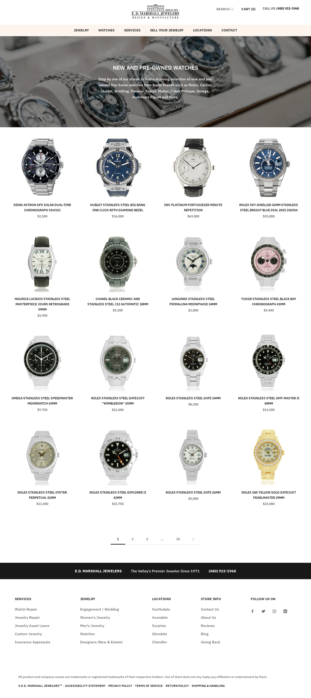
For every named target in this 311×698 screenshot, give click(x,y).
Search (223, 9)
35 (178, 539)
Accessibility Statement (85, 686)
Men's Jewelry (92, 625)
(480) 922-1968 (287, 8)
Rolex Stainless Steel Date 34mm (193, 398)
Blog (205, 634)
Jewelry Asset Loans (32, 625)
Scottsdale (161, 609)
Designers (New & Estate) (101, 642)
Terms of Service (149, 686)
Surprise (159, 625)
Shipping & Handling (208, 686)
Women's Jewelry (95, 617)
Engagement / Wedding (99, 609)
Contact (229, 30)
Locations (202, 30)
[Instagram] (274, 611)
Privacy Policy (120, 686)
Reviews (208, 625)
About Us (208, 617)
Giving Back (210, 642)
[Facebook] (252, 611)
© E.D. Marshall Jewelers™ (40, 686)
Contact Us (210, 609)
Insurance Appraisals (32, 642)
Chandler (159, 642)
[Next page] (193, 539)
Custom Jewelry (28, 634)
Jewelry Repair (27, 617)
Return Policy (177, 686)
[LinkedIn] (285, 611)
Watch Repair (26, 609)
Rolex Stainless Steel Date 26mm (193, 492)
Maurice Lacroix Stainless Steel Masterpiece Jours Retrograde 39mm (42, 304)
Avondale (160, 617)
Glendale (159, 634)
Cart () (248, 9)
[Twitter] (263, 611)
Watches (106, 30)
